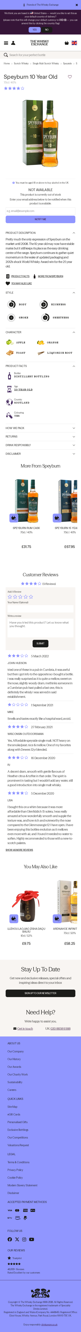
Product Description (21, 233)
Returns (11, 436)
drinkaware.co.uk (49, 1324)
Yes (35, 29)
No (46, 29)
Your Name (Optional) (18, 602)
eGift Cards (14, 1114)
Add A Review (14, 591)
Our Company (16, 1051)
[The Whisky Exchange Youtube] (31, 1239)
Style (9, 292)
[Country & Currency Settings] (74, 43)
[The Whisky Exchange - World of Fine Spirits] (39, 42)
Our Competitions (18, 1137)
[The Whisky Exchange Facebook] (10, 1239)
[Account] (13, 43)
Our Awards (14, 1067)
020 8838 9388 (60, 1028)
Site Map (12, 1106)
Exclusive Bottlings (18, 1130)
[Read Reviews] (23, 88)
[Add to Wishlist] (70, 77)
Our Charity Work (18, 1074)
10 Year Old (23, 389)
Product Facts (16, 366)
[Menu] (6, 43)
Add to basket (13, 518)
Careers (12, 1090)
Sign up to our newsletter (41, 993)
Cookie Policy (15, 1177)
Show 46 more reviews (19, 850)
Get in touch (25, 1028)
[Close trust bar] (77, 5)
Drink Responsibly (18, 445)
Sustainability (15, 1082)
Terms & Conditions (18, 1162)
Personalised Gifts (17, 1122)
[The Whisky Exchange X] (17, 1239)
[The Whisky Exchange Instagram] (24, 1239)
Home (7, 63)
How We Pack (15, 428)
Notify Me (40, 219)
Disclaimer (13, 454)
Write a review (14, 616)
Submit (41, 643)
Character (13, 332)
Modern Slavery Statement (22, 1185)
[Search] (6, 55)
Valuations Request (18, 1145)
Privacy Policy (15, 1170)
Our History (14, 1059)
